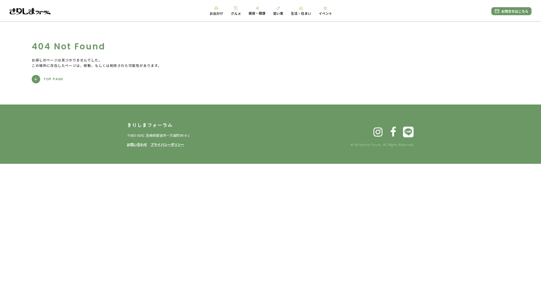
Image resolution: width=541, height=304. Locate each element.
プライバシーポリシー (167, 144)
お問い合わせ (137, 144)
